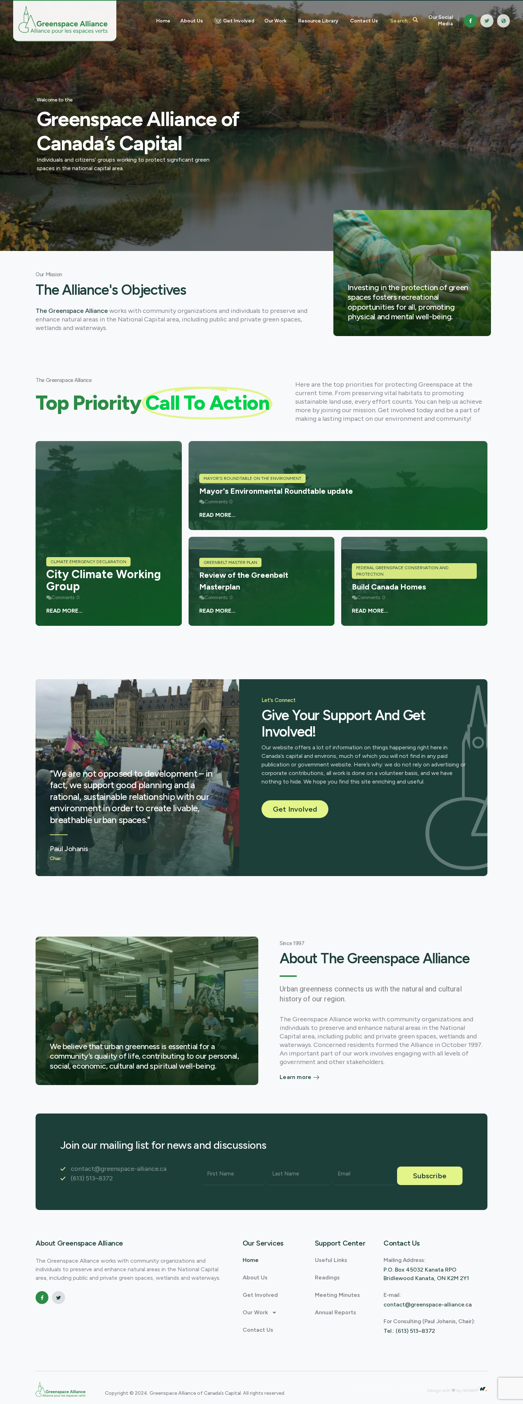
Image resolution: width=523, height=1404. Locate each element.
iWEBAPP (470, 1390)
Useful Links (331, 1260)
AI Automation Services (416, 1390)
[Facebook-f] (470, 20)
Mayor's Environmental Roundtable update (276, 491)
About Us (255, 1277)
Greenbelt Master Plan (230, 562)
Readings (327, 1277)
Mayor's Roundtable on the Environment (252, 478)
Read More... (64, 610)
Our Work (255, 1312)
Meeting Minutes (337, 1295)
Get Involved (260, 1295)
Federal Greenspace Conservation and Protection (402, 571)
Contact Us (258, 1329)
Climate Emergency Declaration (88, 561)
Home (251, 1260)
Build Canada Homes (389, 587)
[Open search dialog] (404, 21)
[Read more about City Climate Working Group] (109, 533)
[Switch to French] (503, 20)
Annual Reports (335, 1312)
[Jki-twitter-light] (486, 20)
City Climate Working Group (103, 580)
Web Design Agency (375, 1390)
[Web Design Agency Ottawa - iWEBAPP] (482, 1389)
